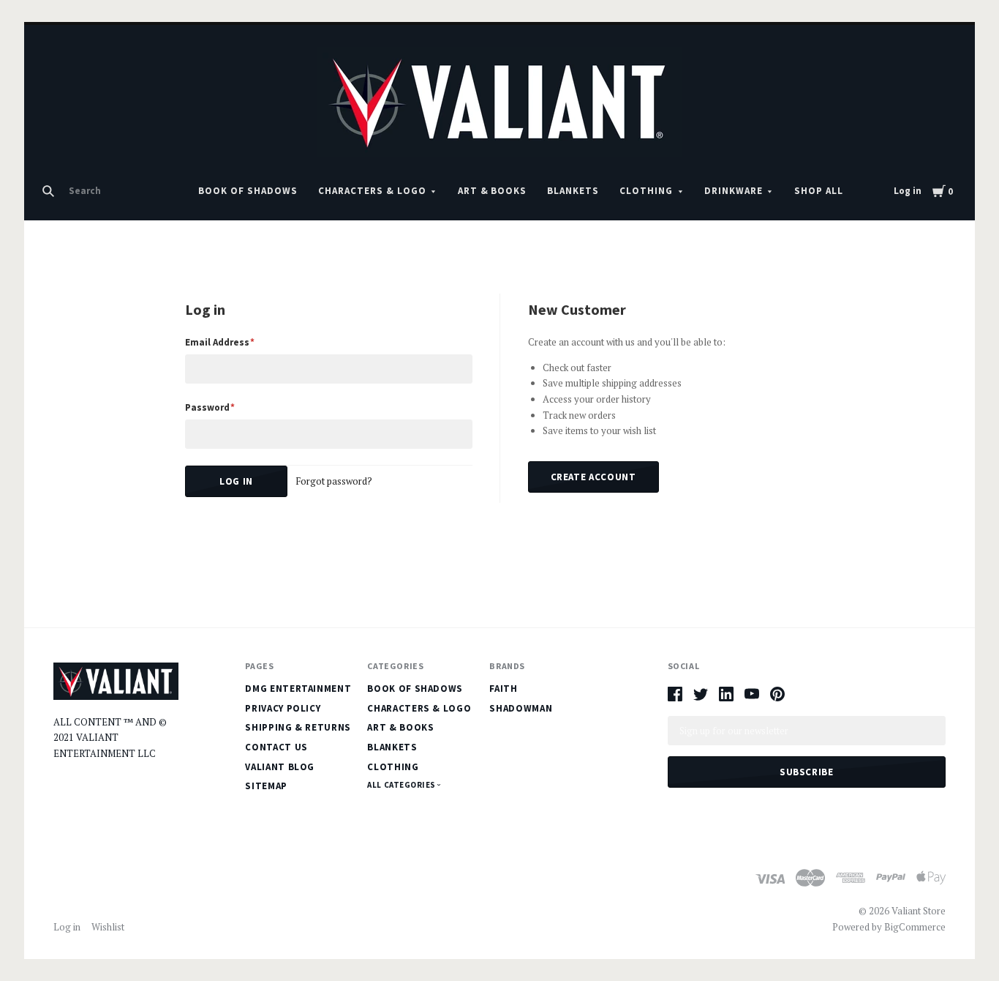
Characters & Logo (372, 190)
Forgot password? (333, 481)
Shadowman (520, 708)
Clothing (646, 190)
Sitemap (266, 786)
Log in (907, 190)
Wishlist (107, 926)
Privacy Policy (282, 708)
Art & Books (492, 190)
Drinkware (733, 190)
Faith (503, 688)
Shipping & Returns (298, 727)
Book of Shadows (248, 190)
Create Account (593, 477)
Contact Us (276, 747)
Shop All (818, 190)
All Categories (402, 785)
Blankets (573, 190)
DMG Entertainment (298, 688)
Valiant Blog (279, 767)
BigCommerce (915, 926)
